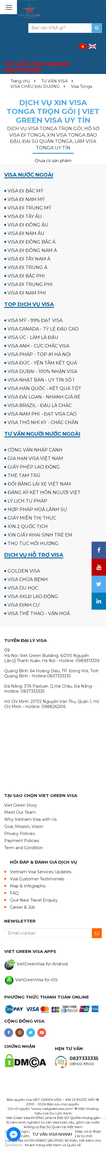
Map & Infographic (28, 886)
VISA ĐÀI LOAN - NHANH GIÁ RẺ (44, 397)
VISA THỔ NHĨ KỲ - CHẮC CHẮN (43, 422)
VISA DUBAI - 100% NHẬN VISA (42, 371)
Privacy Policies (19, 833)
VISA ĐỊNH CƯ (24, 605)
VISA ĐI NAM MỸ (26, 199)
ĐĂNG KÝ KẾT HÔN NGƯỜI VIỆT (44, 492)
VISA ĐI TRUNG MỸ (29, 208)
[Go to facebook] (14, 1134)
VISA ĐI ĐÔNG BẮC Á (31, 242)
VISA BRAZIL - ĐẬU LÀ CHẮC (40, 405)
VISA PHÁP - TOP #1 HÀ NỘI (39, 354)
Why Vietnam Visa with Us (30, 819)
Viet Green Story (20, 805)
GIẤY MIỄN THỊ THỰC (32, 518)
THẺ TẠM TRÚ (24, 475)
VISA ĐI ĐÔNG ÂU (28, 225)
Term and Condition (23, 847)
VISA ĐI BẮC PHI (26, 276)
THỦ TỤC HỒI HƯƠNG (33, 543)
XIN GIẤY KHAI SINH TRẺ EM (40, 535)
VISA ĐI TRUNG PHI (30, 284)
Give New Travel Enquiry (34, 900)
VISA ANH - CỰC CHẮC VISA (38, 346)
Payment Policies (21, 840)
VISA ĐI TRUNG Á (27, 267)
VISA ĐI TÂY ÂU (25, 216)
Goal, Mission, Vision (23, 826)
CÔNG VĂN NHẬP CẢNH (35, 450)
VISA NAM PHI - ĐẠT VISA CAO (42, 414)
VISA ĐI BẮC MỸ (25, 191)
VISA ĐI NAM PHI (27, 293)
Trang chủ (20, 81)
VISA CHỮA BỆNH (28, 579)
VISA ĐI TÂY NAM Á (29, 259)
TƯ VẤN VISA (54, 81)
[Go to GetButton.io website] (14, 1145)
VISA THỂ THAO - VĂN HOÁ (39, 613)
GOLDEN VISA (24, 571)
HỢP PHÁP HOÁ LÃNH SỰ (37, 509)
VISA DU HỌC (23, 588)
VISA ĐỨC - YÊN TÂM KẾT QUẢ (42, 363)
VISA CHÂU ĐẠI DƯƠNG (35, 86)
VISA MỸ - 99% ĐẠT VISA (35, 320)
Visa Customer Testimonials (37, 878)
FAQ (14, 893)
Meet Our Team (20, 812)
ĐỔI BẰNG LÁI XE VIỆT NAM (39, 484)
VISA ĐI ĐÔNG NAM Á (32, 250)
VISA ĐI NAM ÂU (26, 233)
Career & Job (22, 907)
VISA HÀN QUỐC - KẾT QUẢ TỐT (44, 388)
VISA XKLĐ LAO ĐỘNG (33, 596)
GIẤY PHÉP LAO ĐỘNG (34, 467)
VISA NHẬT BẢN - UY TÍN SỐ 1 (41, 380)
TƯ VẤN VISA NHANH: (37, 67)
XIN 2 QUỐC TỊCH (28, 526)
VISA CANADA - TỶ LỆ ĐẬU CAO (43, 329)
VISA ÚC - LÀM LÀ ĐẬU (33, 337)
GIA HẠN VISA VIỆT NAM (35, 458)
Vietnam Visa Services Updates (40, 871)
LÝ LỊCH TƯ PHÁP (27, 501)
